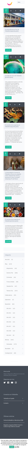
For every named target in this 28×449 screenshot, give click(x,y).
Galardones (8, 299)
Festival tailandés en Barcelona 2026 (13, 420)
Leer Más (16, 446)
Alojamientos (10, 268)
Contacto (6, 403)
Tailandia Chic (10, 286)
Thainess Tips (10, 290)
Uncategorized (8, 353)
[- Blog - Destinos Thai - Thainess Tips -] (15, 10)
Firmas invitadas (10, 281)
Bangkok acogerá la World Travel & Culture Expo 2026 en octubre (13, 425)
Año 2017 (9, 326)
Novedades (7, 348)
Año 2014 (9, 313)
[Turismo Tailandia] (11, 10)
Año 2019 (9, 335)
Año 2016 (9, 322)
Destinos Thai (10, 273)
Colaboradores (8, 295)
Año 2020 (7, 259)
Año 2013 (9, 308)
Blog (6, 264)
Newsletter (7, 304)
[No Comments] (20, 10)
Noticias (7, 339)
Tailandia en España (9, 398)
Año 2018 (9, 330)
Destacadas (9, 344)
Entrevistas (9, 277)
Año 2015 (9, 317)
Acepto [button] (11, 446)
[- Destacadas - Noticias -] (15, 154)
